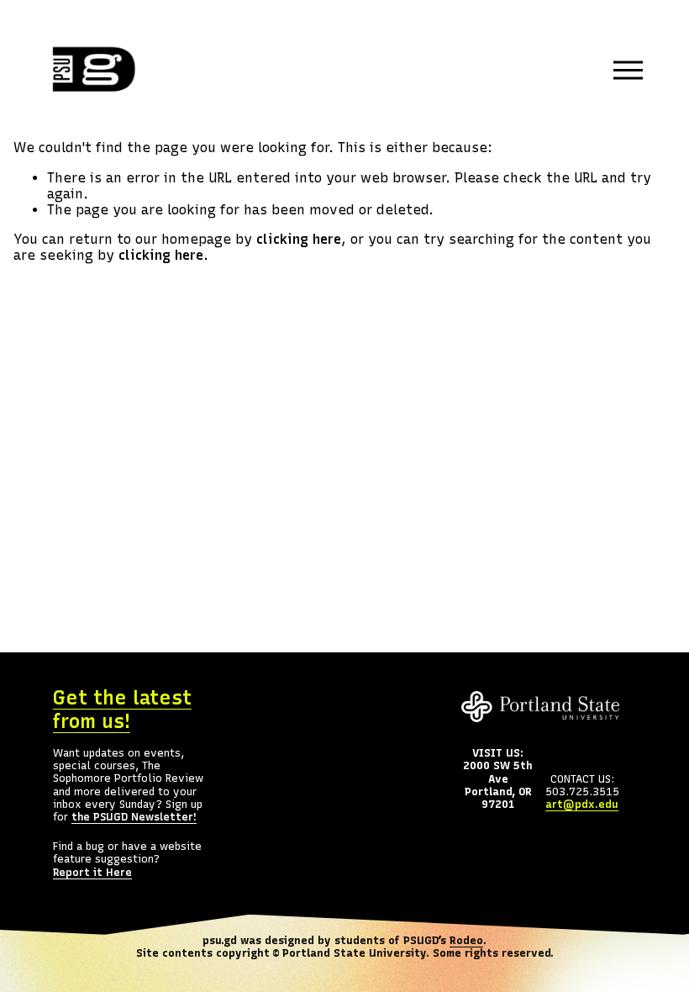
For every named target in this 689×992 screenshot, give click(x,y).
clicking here (298, 239)
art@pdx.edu (581, 804)
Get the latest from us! (122, 709)
